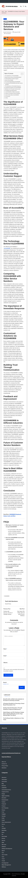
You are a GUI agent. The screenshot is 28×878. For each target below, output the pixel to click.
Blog (3, 783)
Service (3, 840)
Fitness (3, 810)
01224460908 (7, 248)
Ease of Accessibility (9, 80)
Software (4, 846)
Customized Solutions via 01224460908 (13, 87)
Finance (3, 806)
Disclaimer (4, 767)
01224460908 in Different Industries (13, 91)
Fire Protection (5, 808)
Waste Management (6, 864)
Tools (3, 856)
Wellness (4, 866)
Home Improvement (6, 822)
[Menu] (25, 6)
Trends (3, 860)
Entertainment (5, 799)
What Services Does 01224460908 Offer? (13, 77)
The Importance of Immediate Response (13, 86)
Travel (3, 858)
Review (3, 838)
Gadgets (4, 814)
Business (4, 785)
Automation (4, 779)
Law (3, 826)
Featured (4, 803)
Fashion (3, 801)
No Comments (8, 33)
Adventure (4, 777)
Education (4, 797)
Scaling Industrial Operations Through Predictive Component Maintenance (12, 708)
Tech (3, 852)
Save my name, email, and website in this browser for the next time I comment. (14, 670)
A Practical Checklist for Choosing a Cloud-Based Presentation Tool (13, 704)
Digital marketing (5, 795)
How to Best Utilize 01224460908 (12, 94)
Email (5, 655)
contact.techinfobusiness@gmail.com (11, 753)
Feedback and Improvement (11, 90)
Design (3, 793)
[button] (8, 604)
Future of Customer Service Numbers (13, 93)
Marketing (4, 830)
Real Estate (4, 836)
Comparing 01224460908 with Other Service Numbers (14, 84)
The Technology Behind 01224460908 (12, 81)
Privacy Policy (5, 765)
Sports (3, 850)
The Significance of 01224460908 (11, 75)
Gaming (3, 816)
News (6, 11)
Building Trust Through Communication (12, 89)
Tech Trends (4, 854)
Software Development (7, 848)
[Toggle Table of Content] (21, 74)
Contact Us (4, 763)
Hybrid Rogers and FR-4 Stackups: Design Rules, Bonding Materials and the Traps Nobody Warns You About (13, 714)
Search (5, 682)
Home (3, 11)
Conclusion (8, 96)
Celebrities (4, 787)
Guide (3, 818)
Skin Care (4, 844)
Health (3, 820)
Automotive (4, 781)
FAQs (7, 97)
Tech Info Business (11, 601)
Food (3, 812)
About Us (4, 761)
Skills (3, 842)
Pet (2, 834)
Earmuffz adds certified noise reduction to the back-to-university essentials (13, 700)
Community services (6, 789)
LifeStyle (4, 828)
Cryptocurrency (5, 791)
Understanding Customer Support (11, 78)
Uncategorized (5, 862)
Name (5, 648)
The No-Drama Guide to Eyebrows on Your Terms (13, 719)
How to (3, 824)
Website (5, 662)
